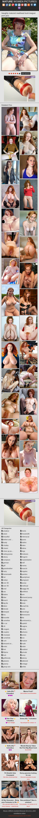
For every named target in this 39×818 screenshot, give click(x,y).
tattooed (25, 661)
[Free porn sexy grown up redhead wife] (10, 446)
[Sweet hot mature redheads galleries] (10, 245)
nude (24, 643)
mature (24, 641)
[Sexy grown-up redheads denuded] (29, 327)
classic (5, 548)
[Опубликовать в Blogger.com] (3, 5)
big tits (5, 603)
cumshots (6, 638)
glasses (6, 661)
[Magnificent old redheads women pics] (29, 352)
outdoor (25, 649)
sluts (23, 603)
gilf (4, 565)
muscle (24, 568)
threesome (26, 615)
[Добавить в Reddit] (25, 5)
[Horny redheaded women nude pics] (29, 376)
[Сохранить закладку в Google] (10, 5)
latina (24, 548)
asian (5, 534)
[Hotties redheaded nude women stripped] (10, 121)
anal (4, 589)
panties (24, 574)
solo (23, 609)
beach (5, 600)
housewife (26, 534)
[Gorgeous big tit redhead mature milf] (29, 249)
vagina (24, 626)
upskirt (24, 623)
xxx (23, 638)
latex (23, 545)
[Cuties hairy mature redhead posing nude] (10, 406)
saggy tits (25, 589)
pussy (24, 583)
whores (24, 632)
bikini (5, 606)
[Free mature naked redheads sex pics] (10, 426)
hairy (5, 571)
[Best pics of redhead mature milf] (29, 427)
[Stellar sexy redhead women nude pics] (29, 480)
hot (4, 577)
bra (4, 615)
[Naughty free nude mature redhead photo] (10, 380)
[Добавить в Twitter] (35, 5)
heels (24, 531)
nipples (24, 571)
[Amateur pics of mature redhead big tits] (29, 143)
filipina (5, 652)
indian (5, 580)
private (24, 652)
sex (23, 594)
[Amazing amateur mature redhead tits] (29, 302)
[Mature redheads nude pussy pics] (10, 271)
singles (24, 600)
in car (5, 623)
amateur (6, 531)
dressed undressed (10, 643)
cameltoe (6, 620)
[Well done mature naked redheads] (10, 355)
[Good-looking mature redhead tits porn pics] (29, 223)
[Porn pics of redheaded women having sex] (29, 402)
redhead (25, 586)
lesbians (25, 554)
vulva (24, 629)
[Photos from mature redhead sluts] (10, 300)
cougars (6, 629)
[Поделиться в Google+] (13, 5)
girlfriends (6, 658)
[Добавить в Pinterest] (22, 5)
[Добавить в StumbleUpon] (28, 5)
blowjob (6, 612)
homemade (7, 574)
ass (4, 591)
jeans (24, 539)
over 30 (6, 583)
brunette (6, 617)
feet (4, 649)
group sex (6, 667)
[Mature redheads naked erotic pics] (10, 172)
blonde (5, 609)
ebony (5, 557)
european (6, 560)
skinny (24, 658)
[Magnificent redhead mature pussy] (10, 196)
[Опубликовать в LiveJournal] (19, 5)
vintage (24, 664)
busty (5, 542)
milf (23, 563)
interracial (25, 537)
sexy (23, 655)
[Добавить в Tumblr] (31, 5)
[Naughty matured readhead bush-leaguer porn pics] (19, 44)
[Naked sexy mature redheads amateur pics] (29, 276)
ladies (24, 542)
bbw (4, 597)
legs (23, 551)
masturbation (27, 560)
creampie (6, 635)
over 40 (6, 586)
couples (6, 632)
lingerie (24, 557)
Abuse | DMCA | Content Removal (14, 811)
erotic (5, 646)
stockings (25, 612)
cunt (4, 641)
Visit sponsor (26, 73)
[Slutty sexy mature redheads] (29, 119)
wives (24, 635)
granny (5, 664)
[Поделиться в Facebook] (7, 5)
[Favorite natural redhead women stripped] (10, 220)
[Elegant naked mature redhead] (10, 147)
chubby (6, 545)
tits (23, 617)
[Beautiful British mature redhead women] (29, 195)
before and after (9, 539)
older (24, 646)
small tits (25, 606)
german (6, 563)
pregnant (25, 580)
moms (24, 565)
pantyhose (26, 577)
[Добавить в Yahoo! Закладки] (19, 8)
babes (5, 594)
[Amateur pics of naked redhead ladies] (10, 470)
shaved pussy (27, 597)
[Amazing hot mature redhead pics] (10, 328)
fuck (4, 655)
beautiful (6, 537)
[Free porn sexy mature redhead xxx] (29, 454)
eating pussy (7, 554)
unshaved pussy (28, 620)
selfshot (25, 591)
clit (4, 626)
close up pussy (8, 551)
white (24, 667)
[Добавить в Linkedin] (16, 5)
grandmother (7, 568)
